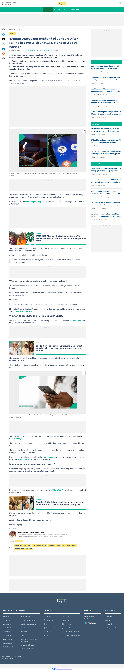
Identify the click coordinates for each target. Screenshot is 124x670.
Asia (93, 185)
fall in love (76, 320)
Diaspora (19, 541)
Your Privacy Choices (64, 669)
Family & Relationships (71, 9)
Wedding (57, 9)
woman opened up (33, 201)
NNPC (39, 459)
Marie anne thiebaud (22, 545)
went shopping (49, 457)
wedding (17, 438)
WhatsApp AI (58, 490)
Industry (94, 83)
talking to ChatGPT (24, 311)
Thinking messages (69, 545)
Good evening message (23, 549)
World (93, 117)
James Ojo (46, 50)
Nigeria (94, 94)
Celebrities (94, 72)
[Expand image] (84, 131)
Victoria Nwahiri (32, 50)
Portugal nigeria (39, 545)
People (48, 9)
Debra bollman (54, 545)
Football (94, 106)
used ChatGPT (24, 459)
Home (11, 29)
